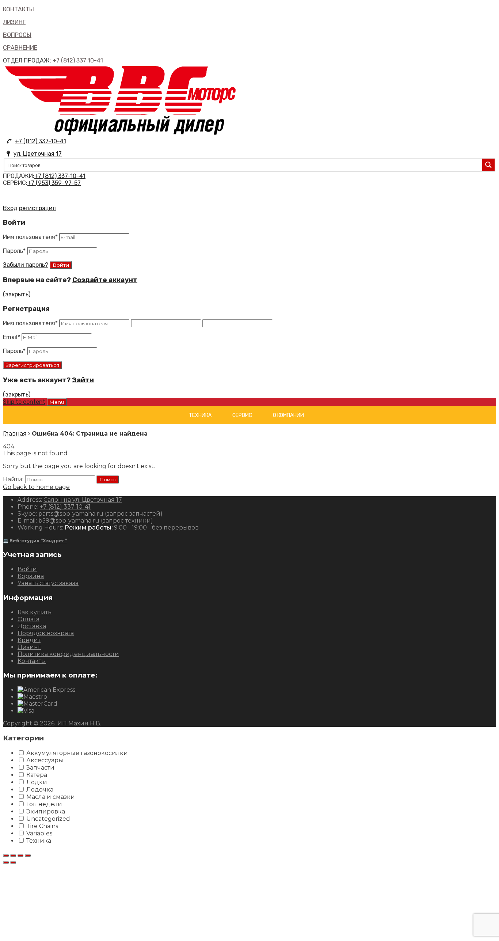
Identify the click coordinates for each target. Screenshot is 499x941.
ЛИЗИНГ (14, 22)
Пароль (14, 250)
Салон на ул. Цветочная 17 (82, 499)
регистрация (37, 208)
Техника (200, 415)
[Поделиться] (13, 855)
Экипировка (45, 811)
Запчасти (40, 767)
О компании (288, 415)
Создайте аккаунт (104, 280)
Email (11, 337)
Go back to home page (36, 486)
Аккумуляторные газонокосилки (77, 753)
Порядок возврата (46, 633)
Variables (39, 833)
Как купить (35, 612)
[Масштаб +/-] (28, 855)
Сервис (242, 415)
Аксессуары (44, 760)
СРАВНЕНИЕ (20, 47)
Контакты (32, 660)
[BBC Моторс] (121, 134)
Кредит (29, 640)
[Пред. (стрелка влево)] (6, 862)
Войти (27, 569)
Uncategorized (48, 818)
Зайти (83, 380)
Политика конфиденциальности (68, 653)
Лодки (36, 782)
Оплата (28, 619)
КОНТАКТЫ (18, 9)
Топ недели (44, 804)
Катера (36, 774)
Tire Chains (42, 826)
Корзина (31, 576)
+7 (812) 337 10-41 (78, 60)
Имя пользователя (30, 237)
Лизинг (29, 647)
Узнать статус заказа (48, 583)
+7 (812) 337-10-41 (40, 141)
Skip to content (24, 401)
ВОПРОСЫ (17, 34)
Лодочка (39, 789)
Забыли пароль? (25, 264)
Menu (57, 402)
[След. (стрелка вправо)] (13, 862)
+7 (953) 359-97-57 (54, 182)
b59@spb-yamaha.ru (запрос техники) (95, 520)
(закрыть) (16, 294)
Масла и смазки (50, 796)
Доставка (32, 626)
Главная (15, 433)
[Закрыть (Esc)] (6, 855)
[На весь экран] (20, 855)
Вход (10, 208)
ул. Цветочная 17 (38, 153)
